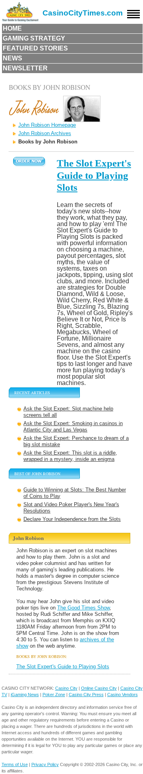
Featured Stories (35, 48)
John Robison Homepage (47, 125)
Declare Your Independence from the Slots (72, 519)
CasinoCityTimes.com (83, 13)
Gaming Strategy (34, 38)
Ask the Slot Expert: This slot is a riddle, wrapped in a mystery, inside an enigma (70, 456)
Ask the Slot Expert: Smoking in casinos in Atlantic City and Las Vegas (73, 426)
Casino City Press (86, 694)
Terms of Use (15, 764)
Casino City (66, 688)
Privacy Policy (45, 764)
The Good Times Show (83, 608)
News (12, 58)
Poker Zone (54, 694)
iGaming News (25, 694)
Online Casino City (99, 688)
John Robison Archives (44, 133)
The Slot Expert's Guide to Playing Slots (94, 175)
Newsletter (25, 68)
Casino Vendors (122, 694)
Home (12, 28)
